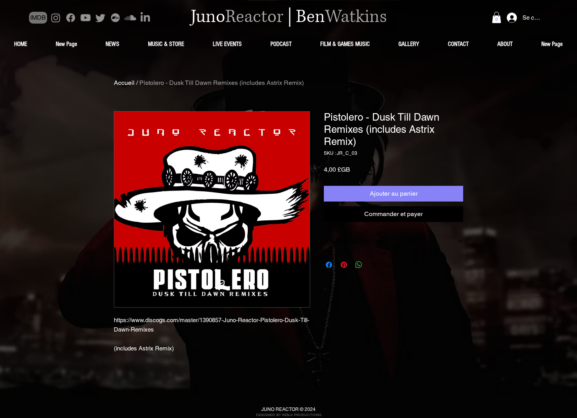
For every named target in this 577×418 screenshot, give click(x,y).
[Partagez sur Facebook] (329, 265)
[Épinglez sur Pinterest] (344, 265)
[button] (496, 17)
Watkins (356, 17)
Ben (310, 17)
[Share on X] (373, 265)
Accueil (124, 82)
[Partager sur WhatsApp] (358, 265)
